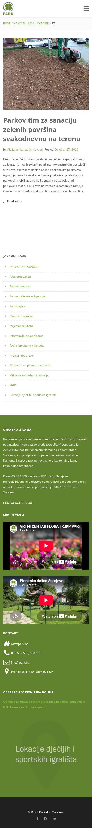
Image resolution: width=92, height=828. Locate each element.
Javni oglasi (17, 306)
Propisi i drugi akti (22, 355)
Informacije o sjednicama (26, 335)
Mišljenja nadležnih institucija (29, 375)
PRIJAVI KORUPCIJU (24, 266)
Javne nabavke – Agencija (27, 296)
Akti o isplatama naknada (27, 345)
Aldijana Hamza (17, 149)
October (43, 23)
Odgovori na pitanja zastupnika (31, 365)
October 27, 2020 (66, 149)
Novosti (19, 23)
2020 (31, 23)
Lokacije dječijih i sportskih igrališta (33, 395)
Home (6, 23)
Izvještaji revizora (21, 326)
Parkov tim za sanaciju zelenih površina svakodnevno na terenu (41, 129)
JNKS (13, 385)
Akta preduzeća (20, 276)
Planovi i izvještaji (21, 316)
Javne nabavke (20, 286)
